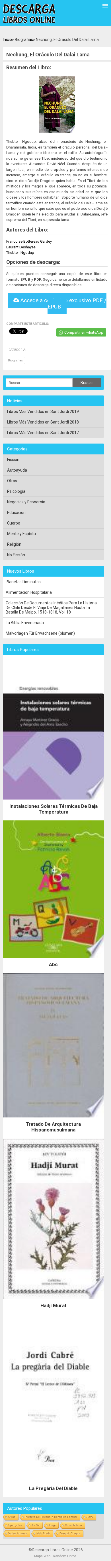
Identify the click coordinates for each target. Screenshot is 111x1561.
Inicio (7, 39)
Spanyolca (15, 1525)
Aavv (90, 1516)
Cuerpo (13, 523)
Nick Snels (43, 1533)
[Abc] (53, 959)
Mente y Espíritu (21, 533)
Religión (14, 544)
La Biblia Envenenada (25, 622)
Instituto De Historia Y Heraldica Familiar (51, 1516)
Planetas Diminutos (23, 581)
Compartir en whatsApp (83, 332)
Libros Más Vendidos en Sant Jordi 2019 (43, 411)
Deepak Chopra (69, 1533)
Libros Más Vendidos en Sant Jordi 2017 (43, 432)
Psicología (16, 491)
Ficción (13, 459)
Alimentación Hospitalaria (29, 592)
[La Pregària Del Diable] (53, 1483)
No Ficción (16, 555)
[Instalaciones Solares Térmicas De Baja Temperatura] (53, 801)
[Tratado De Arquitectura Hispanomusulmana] (53, 1119)
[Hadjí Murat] (53, 1300)
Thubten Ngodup (20, 252)
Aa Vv (36, 1525)
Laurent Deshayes (21, 247)
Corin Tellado (73, 1525)
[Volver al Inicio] (29, 13)
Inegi (52, 1525)
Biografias (24, 39)
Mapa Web (42, 1556)
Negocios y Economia (26, 502)
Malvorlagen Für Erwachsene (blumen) (40, 633)
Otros (12, 480)
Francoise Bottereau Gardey (29, 241)
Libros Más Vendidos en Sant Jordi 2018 (43, 422)
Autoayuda (17, 470)
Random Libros (65, 1556)
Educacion (16, 512)
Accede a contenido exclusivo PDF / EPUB (62, 303)
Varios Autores (17, 1533)
